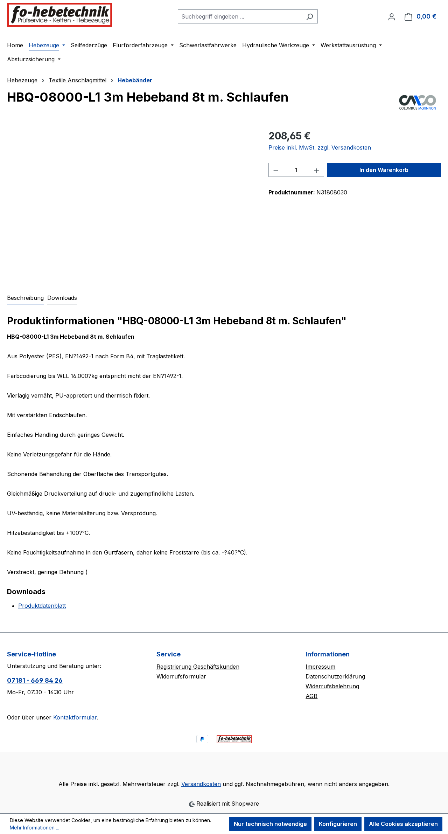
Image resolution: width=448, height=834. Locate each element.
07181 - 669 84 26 (35, 680)
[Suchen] (309, 16)
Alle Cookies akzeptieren (403, 823)
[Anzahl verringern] (275, 170)
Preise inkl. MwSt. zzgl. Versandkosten (319, 147)
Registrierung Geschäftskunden (197, 666)
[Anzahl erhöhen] (316, 170)
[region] (130, 204)
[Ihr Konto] (391, 16)
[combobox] (240, 16)
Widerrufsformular (181, 676)
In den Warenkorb (383, 169)
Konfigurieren (338, 823)
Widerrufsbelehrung (332, 686)
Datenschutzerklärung (335, 676)
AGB (311, 695)
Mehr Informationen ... (34, 827)
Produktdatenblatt (42, 605)
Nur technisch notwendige (270, 823)
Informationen (328, 654)
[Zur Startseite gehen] (59, 15)
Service (168, 654)
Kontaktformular (75, 717)
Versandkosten (201, 783)
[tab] (25, 298)
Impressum (320, 666)
